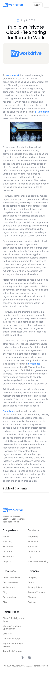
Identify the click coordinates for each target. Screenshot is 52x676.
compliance (34, 363)
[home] (13, 5)
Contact (31, 582)
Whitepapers (9, 587)
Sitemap (32, 597)
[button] (46, 5)
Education (33, 546)
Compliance (9, 411)
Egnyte (6, 536)
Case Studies (9, 597)
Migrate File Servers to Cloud (13, 645)
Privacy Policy (35, 587)
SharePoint (8, 556)
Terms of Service (36, 592)
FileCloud (7, 541)
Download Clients (11, 577)
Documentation (10, 582)
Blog (5, 592)
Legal (30, 556)
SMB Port (7, 633)
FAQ (5, 602)
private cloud (42, 111)
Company (32, 577)
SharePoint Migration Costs (13, 619)
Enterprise (33, 536)
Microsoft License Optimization (12, 627)
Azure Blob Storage (12, 651)
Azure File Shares (11, 638)
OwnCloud (8, 551)
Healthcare (33, 541)
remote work (12, 75)
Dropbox (7, 561)
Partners (32, 602)
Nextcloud (8, 546)
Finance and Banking (38, 561)
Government (34, 551)
